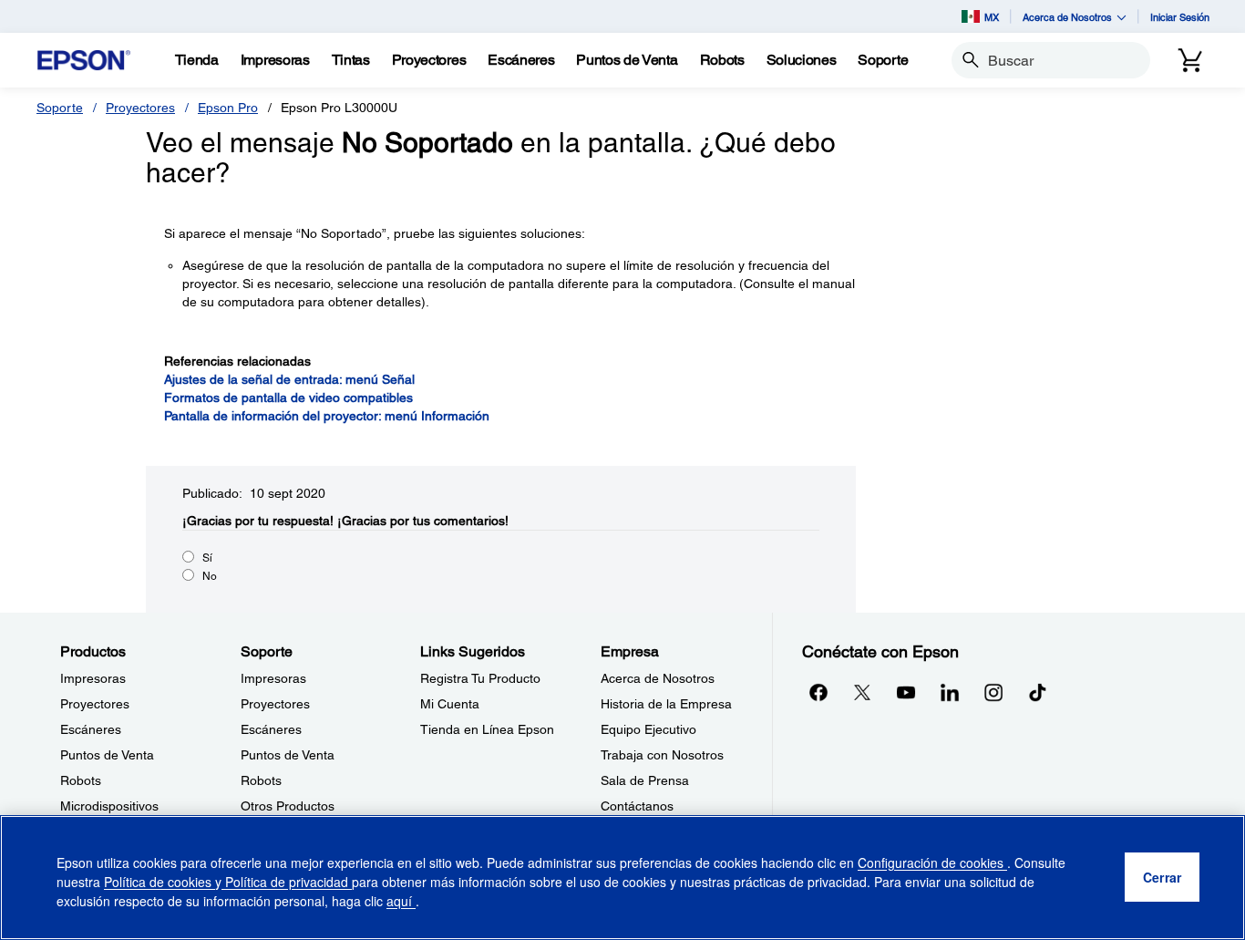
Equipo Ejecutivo (648, 729)
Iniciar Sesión (1179, 17)
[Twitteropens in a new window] (862, 692)
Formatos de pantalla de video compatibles (288, 397)
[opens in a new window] (1037, 692)
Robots (80, 780)
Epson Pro (228, 107)
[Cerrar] (1162, 878)
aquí (401, 901)
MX (991, 17)
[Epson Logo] (83, 60)
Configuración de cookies (932, 862)
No (209, 576)
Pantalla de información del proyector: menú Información (326, 415)
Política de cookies (159, 882)
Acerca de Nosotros (658, 678)
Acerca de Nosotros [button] (1067, 17)
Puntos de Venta (107, 755)
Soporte (59, 107)
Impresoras (93, 678)
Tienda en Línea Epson (487, 729)
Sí (207, 558)
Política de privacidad (286, 882)
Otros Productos (287, 806)
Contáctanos (637, 806)
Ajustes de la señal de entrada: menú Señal (289, 379)
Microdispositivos (109, 806)
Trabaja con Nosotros (662, 755)
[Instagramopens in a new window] (993, 692)
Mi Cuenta (449, 704)
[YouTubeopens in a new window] (906, 692)
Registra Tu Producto (480, 678)
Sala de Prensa (645, 780)
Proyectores (140, 107)
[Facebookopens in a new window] (818, 692)
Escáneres (90, 729)
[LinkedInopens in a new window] (949, 692)
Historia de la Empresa (666, 704)
